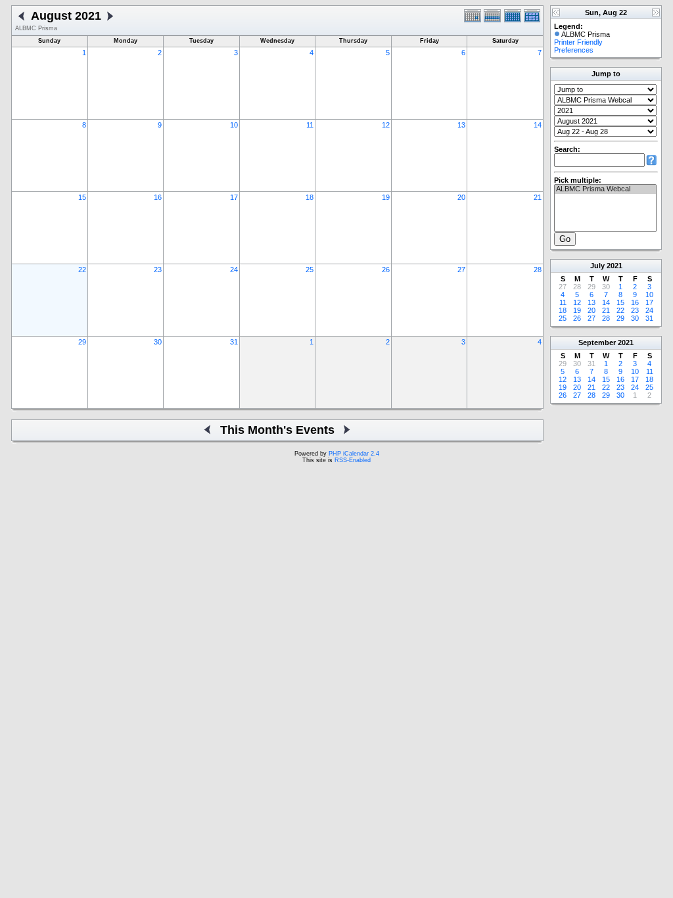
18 (309, 197)
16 (158, 197)
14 (538, 125)
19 (386, 197)
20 (461, 197)
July (597, 266)
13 (461, 125)
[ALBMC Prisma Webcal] (605, 189)
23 (158, 269)
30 (158, 342)
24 (234, 269)
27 (461, 269)
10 (234, 125)
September (597, 342)
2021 (614, 266)
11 (309, 125)
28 (538, 269)
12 (386, 125)
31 (234, 342)
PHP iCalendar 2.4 (354, 453)
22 (82, 269)
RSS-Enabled (353, 460)
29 (82, 342)
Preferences (573, 50)
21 (538, 197)
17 (234, 197)
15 (82, 197)
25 (309, 269)
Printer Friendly (578, 42)
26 (386, 269)
